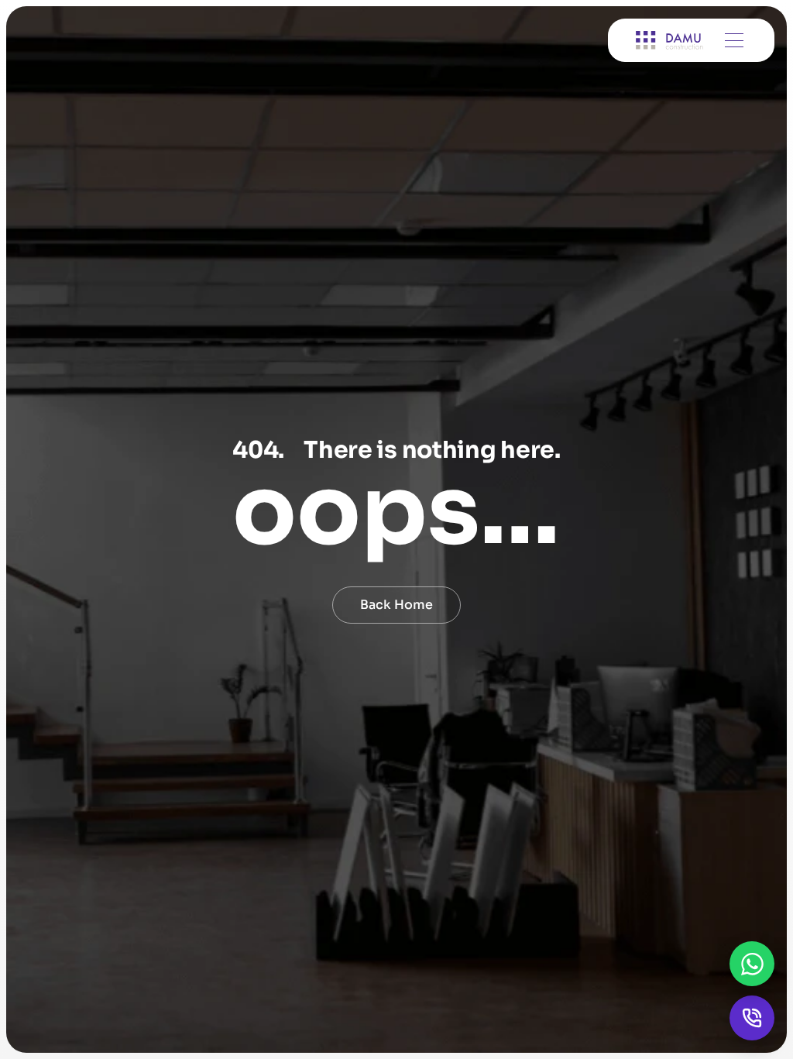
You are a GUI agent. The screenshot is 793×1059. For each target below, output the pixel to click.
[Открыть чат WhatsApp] (751, 963)
